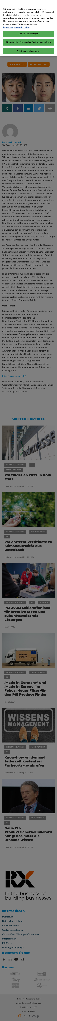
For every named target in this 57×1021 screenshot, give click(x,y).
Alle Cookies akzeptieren (28, 50)
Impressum (8, 27)
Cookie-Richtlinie (21, 27)
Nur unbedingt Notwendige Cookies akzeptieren (28, 42)
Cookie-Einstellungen (28, 33)
